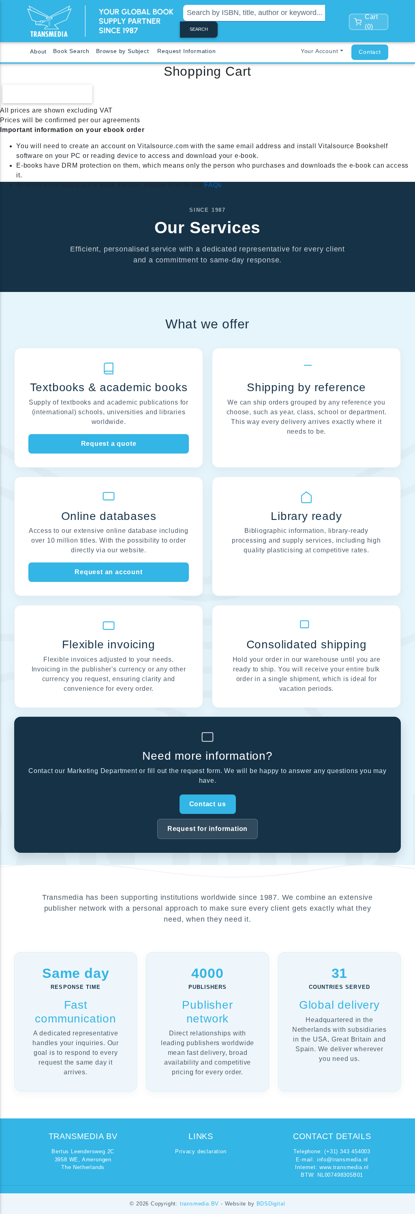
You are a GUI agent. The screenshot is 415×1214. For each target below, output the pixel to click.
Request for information (207, 828)
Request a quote (109, 443)
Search (199, 29)
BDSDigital (271, 1204)
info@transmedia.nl (342, 1159)
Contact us (207, 804)
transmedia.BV (200, 1204)
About (38, 51)
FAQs (213, 184)
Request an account (108, 572)
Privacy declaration (200, 1151)
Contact (370, 52)
